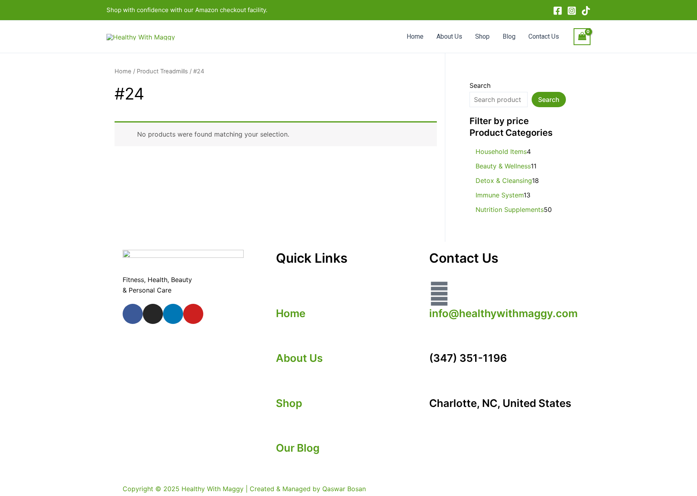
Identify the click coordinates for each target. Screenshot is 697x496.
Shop (482, 36)
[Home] (286, 294)
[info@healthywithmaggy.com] (439, 294)
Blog (509, 36)
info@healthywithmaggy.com (503, 313)
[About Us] (286, 338)
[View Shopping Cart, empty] (582, 36)
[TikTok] (586, 10)
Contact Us (543, 36)
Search (480, 85)
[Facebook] (557, 10)
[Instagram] (571, 10)
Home (415, 36)
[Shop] (286, 383)
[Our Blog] (286, 428)
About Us (449, 36)
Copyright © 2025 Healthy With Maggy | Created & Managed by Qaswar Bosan (244, 489)
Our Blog (297, 448)
